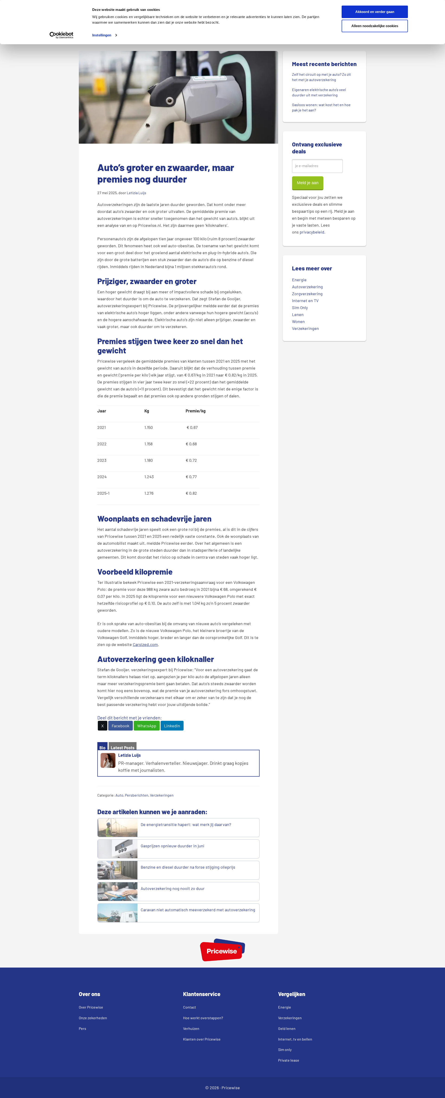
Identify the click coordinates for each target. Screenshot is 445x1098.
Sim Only (300, 307)
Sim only (285, 1049)
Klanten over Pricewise (202, 1039)
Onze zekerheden (93, 1018)
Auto (119, 795)
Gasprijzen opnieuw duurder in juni (172, 845)
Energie (299, 279)
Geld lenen (287, 1028)
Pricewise (231, 1087)
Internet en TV (305, 300)
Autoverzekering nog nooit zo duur (173, 888)
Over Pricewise (91, 1007)
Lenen (298, 314)
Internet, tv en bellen (295, 1039)
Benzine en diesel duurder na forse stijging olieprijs (188, 867)
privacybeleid (312, 231)
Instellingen (101, 35)
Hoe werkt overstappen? (203, 1018)
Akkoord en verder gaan (374, 12)
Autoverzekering (307, 286)
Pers (82, 1028)
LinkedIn (172, 725)
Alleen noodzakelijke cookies (374, 26)
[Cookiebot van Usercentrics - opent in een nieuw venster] (61, 35)
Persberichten (136, 795)
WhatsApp (146, 725)
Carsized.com (145, 644)
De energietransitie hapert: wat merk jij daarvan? (186, 824)
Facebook (120, 725)
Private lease (288, 1060)
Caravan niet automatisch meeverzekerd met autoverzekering (198, 909)
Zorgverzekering (307, 293)
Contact (189, 1007)
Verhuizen (191, 1028)
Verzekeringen (162, 795)
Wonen (298, 321)
